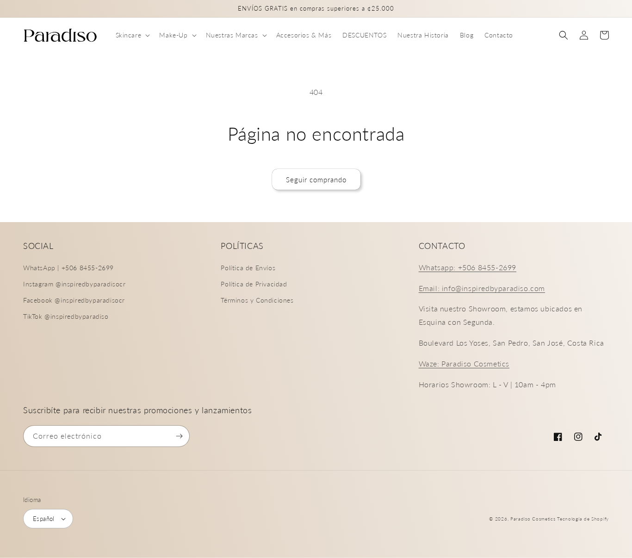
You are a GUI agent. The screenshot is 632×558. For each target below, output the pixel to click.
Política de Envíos (248, 268)
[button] (132, 35)
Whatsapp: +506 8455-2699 (467, 267)
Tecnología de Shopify (583, 518)
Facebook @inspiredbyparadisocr (74, 300)
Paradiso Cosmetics (533, 518)
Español (44, 518)
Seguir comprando (316, 179)
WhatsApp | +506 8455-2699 (68, 268)
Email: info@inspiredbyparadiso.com (482, 288)
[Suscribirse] (179, 436)
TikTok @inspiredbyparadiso (66, 316)
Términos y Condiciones (257, 300)
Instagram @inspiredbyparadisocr (74, 284)
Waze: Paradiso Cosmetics (464, 363)
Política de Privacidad (254, 284)
